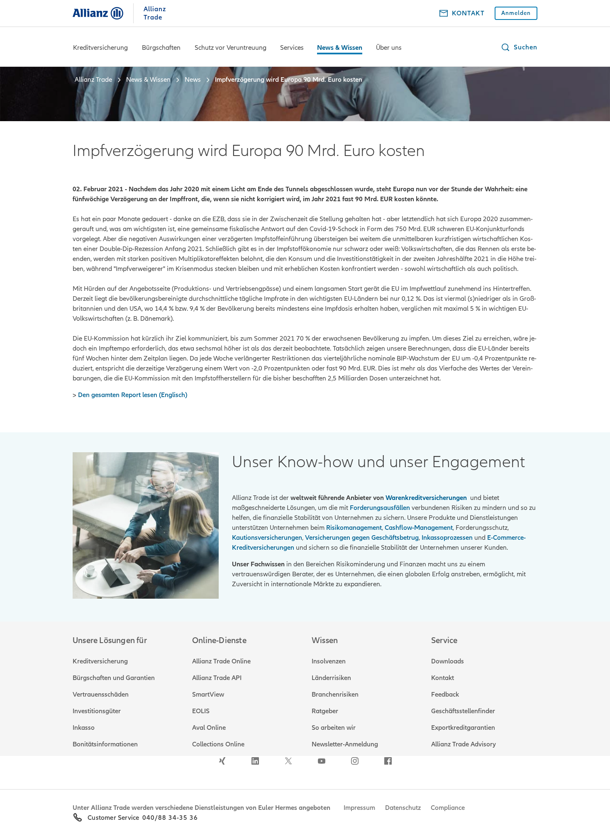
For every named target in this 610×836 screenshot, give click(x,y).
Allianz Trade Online (221, 661)
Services (292, 48)
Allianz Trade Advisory (463, 744)
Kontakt (442, 678)
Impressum (359, 808)
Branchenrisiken (335, 694)
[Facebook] (388, 761)
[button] (518, 47)
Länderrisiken (331, 678)
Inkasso (84, 728)
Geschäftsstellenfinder (463, 711)
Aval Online (209, 728)
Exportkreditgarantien (463, 728)
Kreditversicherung (100, 48)
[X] (288, 761)
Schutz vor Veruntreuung (230, 48)
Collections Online (218, 744)
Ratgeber (325, 711)
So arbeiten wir (334, 728)
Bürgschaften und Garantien (114, 678)
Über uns (389, 48)
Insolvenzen (329, 661)
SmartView (208, 694)
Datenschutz (403, 808)
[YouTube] (322, 761)
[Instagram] (355, 761)
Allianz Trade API (217, 678)
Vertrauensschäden (101, 694)
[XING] (222, 761)
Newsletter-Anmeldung (345, 744)
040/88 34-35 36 (170, 818)
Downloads (447, 661)
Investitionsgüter (97, 711)
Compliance (448, 808)
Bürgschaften (161, 48)
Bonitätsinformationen (105, 744)
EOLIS (201, 711)
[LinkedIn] (255, 761)
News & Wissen (339, 48)
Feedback (445, 694)
